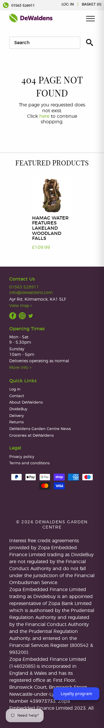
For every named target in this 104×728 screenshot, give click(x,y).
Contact (16, 396)
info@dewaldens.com (31, 292)
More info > (20, 367)
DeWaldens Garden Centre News (40, 429)
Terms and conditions (29, 463)
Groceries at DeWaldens (31, 436)
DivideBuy (18, 409)
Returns (16, 422)
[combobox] (44, 43)
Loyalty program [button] (76, 693)
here (44, 116)
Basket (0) (91, 4)
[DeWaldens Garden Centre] (31, 18)
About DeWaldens (26, 402)
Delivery (16, 416)
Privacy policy (21, 457)
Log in (68, 4)
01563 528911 (22, 5)
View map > (20, 306)
